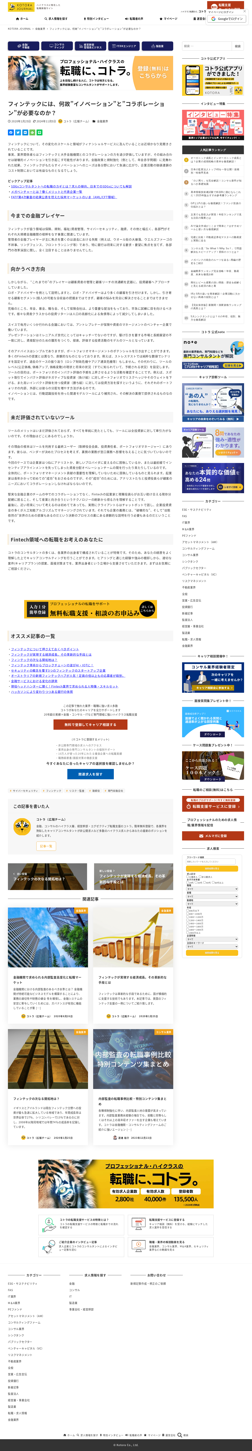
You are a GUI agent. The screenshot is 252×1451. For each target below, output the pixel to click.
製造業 (186, 633)
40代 (208, 882)
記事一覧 (46, 846)
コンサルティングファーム (198, 548)
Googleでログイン (230, 18)
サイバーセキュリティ (25, 790)
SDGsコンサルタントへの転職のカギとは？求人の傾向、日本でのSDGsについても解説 (71, 186)
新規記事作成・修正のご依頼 (148, 1283)
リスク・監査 (76, 790)
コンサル (74, 1290)
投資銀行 (187, 607)
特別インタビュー (113, 1435)
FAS (184, 516)
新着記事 (187, 613)
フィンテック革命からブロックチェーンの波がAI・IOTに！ (52, 665)
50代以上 (219, 882)
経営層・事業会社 (193, 626)
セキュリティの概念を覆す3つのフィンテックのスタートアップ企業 (58, 670)
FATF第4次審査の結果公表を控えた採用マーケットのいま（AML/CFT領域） (64, 197)
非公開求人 (207, 876)
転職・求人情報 (191, 639)
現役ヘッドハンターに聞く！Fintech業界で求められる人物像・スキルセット (64, 686)
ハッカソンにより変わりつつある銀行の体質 (42, 691)
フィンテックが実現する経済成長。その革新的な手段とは (51, 654)
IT (70, 1296)
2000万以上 (195, 932)
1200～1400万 (196, 920)
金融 (72, 1283)
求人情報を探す (89, 1435)
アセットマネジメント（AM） (200, 542)
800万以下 (194, 910)
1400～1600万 (196, 923)
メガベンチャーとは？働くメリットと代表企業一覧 (46, 191)
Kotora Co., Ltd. (128, 1445)
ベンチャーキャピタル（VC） (200, 574)
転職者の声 (136, 1435)
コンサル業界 (190, 555)
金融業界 (102, 121)
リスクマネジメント (194, 581)
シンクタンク (190, 561)
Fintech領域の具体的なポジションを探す (90, 588)
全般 (185, 594)
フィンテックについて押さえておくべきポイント (45, 649)
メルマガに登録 (216, 835)
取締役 (96, 790)
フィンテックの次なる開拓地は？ (34, 660)
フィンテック (53, 790)
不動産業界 (189, 587)
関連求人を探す (90, 774)
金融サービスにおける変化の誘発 (34, 681)
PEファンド (189, 535)
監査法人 (187, 620)
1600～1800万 (196, 926)
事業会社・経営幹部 (81, 1309)
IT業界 (186, 522)
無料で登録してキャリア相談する (90, 724)
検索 (238, 46)
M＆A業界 (188, 529)
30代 (200, 882)
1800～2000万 (196, 929)
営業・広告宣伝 (191, 600)
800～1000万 (195, 913)
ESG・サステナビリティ (197, 509)
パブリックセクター (194, 568)
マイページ (154, 1435)
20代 (191, 882)
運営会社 (170, 1435)
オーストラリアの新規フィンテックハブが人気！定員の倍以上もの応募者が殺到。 (68, 675)
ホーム (71, 1435)
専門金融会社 (115, 790)
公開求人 (193, 876)
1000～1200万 (196, 916)
